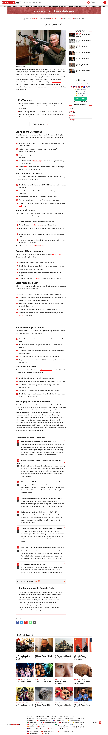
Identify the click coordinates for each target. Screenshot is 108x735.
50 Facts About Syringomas (60, 682)
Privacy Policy (69, 718)
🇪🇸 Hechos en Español (74, 720)
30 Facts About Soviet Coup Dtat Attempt (63, 657)
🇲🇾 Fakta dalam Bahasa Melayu (35, 729)
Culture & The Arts (25, 6)
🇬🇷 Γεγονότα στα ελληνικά (78, 725)
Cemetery (22, 315)
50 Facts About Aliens (43, 681)
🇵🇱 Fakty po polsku (72, 729)
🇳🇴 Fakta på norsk (32, 725)
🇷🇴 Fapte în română (32, 731)
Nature (103, 6)
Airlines (4, 6)
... (106, 6)
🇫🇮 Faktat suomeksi (46, 725)
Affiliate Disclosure (42, 718)
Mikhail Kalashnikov (46, 370)
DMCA (53, 718)
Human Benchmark (74, 121)
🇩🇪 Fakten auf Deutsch (43, 720)
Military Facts (57, 24)
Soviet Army (37, 161)
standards (44, 600)
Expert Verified (66, 18)
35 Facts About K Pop (23, 681)
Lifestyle (81, 6)
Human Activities (73, 6)
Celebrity (9, 6)
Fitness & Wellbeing (53, 6)
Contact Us (75, 716)
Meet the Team (51, 716)
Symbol (71, 108)
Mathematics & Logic (90, 6)
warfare (34, 87)
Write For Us (30, 718)
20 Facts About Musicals (25, 705)
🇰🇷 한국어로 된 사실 (78, 727)
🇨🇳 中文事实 (45, 733)
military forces (37, 225)
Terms (60, 718)
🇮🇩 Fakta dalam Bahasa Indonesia (46, 727)
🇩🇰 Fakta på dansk (64, 722)
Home (48, 8)
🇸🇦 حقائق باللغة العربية (61, 725)
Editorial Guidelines (79, 18)
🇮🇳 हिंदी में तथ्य (30, 727)
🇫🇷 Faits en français (58, 720)
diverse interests (57, 254)
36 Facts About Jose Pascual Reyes (82, 65)
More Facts (30, 720)
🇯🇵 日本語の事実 (64, 727)
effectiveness (56, 82)
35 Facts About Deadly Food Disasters (63, 706)
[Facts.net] (11, 2)
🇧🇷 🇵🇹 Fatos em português (48, 722)
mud (20, 206)
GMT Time (72, 112)
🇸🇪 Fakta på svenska (78, 722)
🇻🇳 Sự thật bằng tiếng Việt (65, 731)
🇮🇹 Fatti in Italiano (32, 722)
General (61, 6)
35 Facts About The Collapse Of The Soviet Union (24, 658)
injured (26, 166)
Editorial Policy (40, 716)
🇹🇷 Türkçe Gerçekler (33, 733)
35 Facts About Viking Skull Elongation (82, 682)
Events (44, 6)
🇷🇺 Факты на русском (47, 731)
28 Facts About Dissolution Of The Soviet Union (81, 658)
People (59, 8)
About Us (29, 716)
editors (36, 602)
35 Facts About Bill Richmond (81, 47)
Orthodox (39, 278)
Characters (16, 6)
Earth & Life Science (36, 6)
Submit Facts (80, 718)
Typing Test (72, 117)
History (66, 6)
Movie (99, 6)
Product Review (63, 716)
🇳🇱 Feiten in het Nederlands (55, 729)
